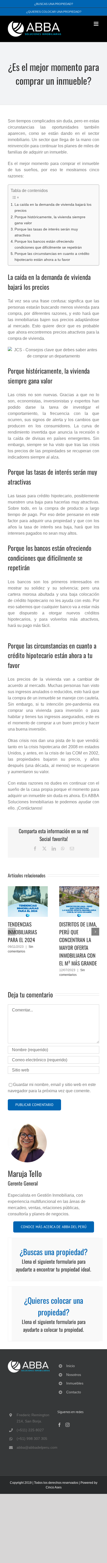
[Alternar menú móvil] (96, 24)
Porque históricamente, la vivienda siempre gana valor (50, 220)
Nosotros (73, 1375)
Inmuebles (74, 1383)
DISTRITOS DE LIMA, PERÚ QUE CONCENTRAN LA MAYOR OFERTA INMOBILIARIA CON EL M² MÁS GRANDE (78, 943)
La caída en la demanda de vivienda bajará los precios (53, 207)
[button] (12, 932)
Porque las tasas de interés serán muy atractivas (46, 232)
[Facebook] (59, 1425)
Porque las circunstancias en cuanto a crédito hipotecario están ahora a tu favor (52, 256)
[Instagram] (67, 1425)
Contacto (73, 1392)
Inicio (70, 1366)
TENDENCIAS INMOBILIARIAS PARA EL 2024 (22, 932)
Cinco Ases (54, 1487)
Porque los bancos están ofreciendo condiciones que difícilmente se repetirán (48, 244)
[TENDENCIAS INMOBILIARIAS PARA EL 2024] (28, 888)
